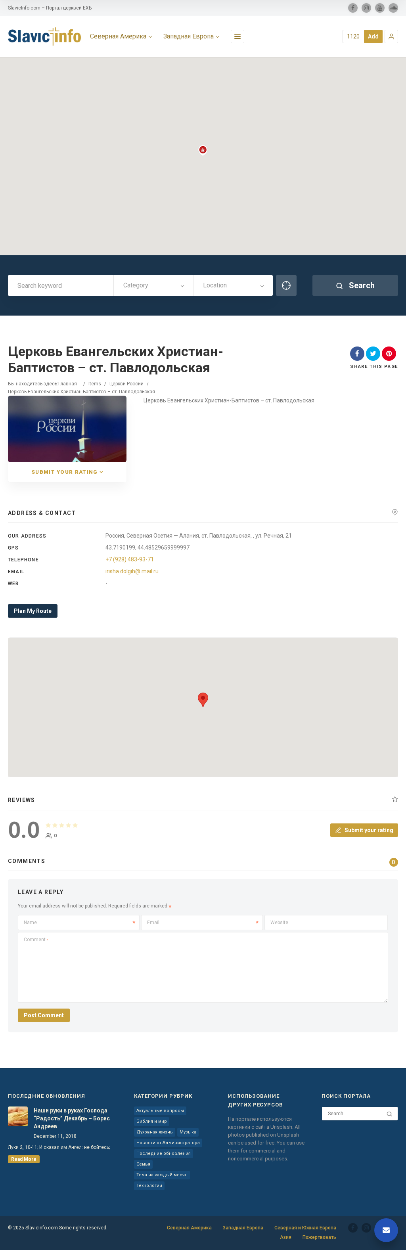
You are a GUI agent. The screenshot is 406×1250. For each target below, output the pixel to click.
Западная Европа (188, 36)
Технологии (149, 1185)
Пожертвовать (319, 1237)
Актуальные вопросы (160, 1110)
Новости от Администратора (168, 1142)
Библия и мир (151, 1121)
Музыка (188, 1132)
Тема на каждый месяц (162, 1174)
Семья (143, 1164)
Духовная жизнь (154, 1132)
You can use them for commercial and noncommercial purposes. (266, 1151)
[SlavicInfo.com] (44, 36)
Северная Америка (118, 36)
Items (94, 384)
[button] (391, 36)
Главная (67, 384)
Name (30, 922)
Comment (36, 939)
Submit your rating (64, 472)
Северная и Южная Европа (305, 1228)
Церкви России (126, 384)
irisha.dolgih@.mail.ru (132, 571)
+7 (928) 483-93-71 (129, 559)
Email (153, 922)
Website (279, 922)
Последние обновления (163, 1153)
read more (23, 1159)
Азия (285, 1237)
